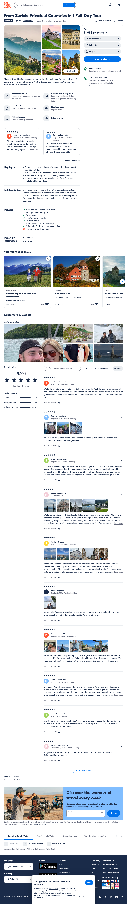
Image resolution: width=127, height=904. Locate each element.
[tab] (18, 836)
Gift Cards (95, 880)
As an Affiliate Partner (110, 872)
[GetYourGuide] (7, 4)
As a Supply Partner (109, 864)
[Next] (122, 281)
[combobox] (38, 5)
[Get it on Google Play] (48, 866)
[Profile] (119, 5)
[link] (27, 282)
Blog (93, 872)
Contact (62, 864)
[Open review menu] (121, 383)
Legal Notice (64, 868)
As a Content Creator (110, 868)
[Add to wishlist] (48, 258)
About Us (95, 864)
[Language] (110, 5)
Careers (94, 868)
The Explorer (95, 886)
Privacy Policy (64, 872)
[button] (24, 20)
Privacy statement (39, 824)
